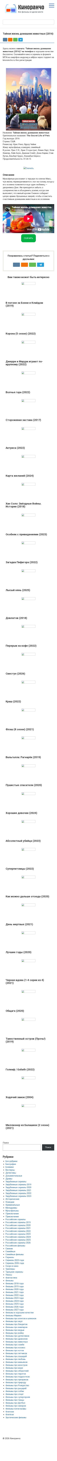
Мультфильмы (12, 1210)
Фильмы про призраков (17, 1379)
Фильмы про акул (14, 1321)
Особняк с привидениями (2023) (26, 534)
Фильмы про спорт (15, 1394)
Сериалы (10, 1257)
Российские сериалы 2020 (18, 1225)
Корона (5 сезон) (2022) (21, 333)
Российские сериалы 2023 (18, 1234)
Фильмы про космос (15, 1347)
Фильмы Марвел (13, 1315)
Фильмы (10, 1280)
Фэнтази (10, 1411)
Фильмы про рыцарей (16, 1388)
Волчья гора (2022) (18, 392)
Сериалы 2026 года (15, 1263)
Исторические (12, 1199)
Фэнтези (10, 1414)
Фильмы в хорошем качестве (20, 1312)
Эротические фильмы (16, 1417)
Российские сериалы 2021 (18, 1228)
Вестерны (10, 1170)
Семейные (10, 1251)
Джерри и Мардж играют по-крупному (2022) (24, 363)
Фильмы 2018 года (15, 1283)
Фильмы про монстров (16, 1365)
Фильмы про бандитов (16, 1324)
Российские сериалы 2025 (18, 1240)
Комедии (10, 1202)
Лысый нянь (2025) (18, 590)
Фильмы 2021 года (15, 1292)
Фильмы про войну (15, 1333)
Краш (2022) (13, 701)
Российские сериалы (16, 1219)
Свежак (9, 1248)
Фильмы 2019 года (15, 1286)
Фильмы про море (14, 1368)
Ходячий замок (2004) (19, 1097)
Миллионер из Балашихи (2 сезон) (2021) (27, 1126)
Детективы (11, 1173)
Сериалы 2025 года (15, 1260)
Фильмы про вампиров (16, 1327)
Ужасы (9, 1275)
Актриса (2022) (15, 447)
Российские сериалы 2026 (18, 1242)
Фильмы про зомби (15, 1344)
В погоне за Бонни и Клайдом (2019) (24, 304)
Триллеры (10, 1269)
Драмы (9, 1178)
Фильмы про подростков (18, 1376)
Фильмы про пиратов (16, 1374)
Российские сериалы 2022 (18, 1231)
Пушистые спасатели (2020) (24, 785)
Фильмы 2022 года (15, 1295)
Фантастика (11, 1277)
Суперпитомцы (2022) (20, 868)
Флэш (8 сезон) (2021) (20, 729)
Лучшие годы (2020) (18, 952)
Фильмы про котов (15, 1350)
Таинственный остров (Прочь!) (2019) (26, 1040)
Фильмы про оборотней (17, 1371)
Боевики (10, 1167)
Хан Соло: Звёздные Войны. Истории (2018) (23, 505)
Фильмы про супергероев (18, 1397)
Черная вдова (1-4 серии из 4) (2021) (25, 981)
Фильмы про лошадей (16, 1356)
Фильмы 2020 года (15, 1289)
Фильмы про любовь (16, 1359)
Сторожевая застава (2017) (23, 420)
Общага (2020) (15, 1010)
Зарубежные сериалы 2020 (18, 1187)
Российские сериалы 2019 (18, 1222)
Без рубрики (11, 1161)
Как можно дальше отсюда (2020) (27, 896)
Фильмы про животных (17, 1341)
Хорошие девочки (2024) (21, 813)
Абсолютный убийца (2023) (23, 840)
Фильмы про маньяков (16, 1362)
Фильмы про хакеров (16, 1406)
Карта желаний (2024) (20, 475)
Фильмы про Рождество (17, 1385)
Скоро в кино (12, 1266)
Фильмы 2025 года (15, 1304)
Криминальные (13, 1205)
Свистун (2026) (15, 673)
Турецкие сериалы (14, 1272)
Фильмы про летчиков (16, 1353)
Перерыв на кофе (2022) (21, 645)
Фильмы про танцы (15, 1400)
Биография (11, 1164)
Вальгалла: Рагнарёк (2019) (23, 757)
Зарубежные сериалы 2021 (18, 1190)
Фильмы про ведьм (15, 1330)
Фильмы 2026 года (15, 1307)
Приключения (12, 1213)
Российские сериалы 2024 (18, 1237)
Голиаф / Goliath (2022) (20, 1069)
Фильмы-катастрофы (16, 1408)
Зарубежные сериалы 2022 (18, 1193)
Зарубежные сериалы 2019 (18, 1184)
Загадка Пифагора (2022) (22, 562)
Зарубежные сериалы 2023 (18, 1196)
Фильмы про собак (15, 1391)
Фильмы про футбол (15, 1403)
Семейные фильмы (15, 1254)
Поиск (6, 1143)
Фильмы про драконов (17, 1339)
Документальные (14, 1176)
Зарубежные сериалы (16, 1181)
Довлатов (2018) (16, 618)
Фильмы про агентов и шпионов (21, 1318)
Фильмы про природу (16, 1382)
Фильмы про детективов (17, 1336)
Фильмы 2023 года (15, 1298)
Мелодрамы (11, 1208)
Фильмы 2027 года (15, 1309)
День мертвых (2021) (19, 924)
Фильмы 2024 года (15, 1301)
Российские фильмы (15, 1245)
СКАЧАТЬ (28, 238)
